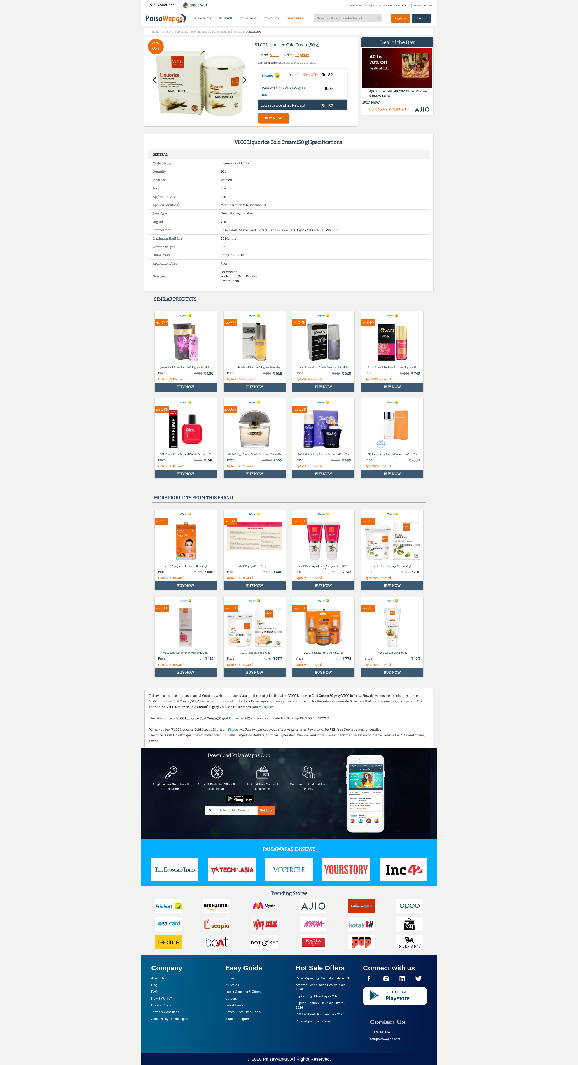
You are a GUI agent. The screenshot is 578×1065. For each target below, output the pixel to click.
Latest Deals (234, 1005)
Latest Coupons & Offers (243, 991)
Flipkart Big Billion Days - (317, 996)
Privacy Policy (161, 1005)
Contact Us (388, 1022)
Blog (154, 985)
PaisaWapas (275, 1059)
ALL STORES (225, 18)
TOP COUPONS (272, 18)
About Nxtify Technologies (169, 1019)
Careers (231, 998)
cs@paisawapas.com (385, 1039)
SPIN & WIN (198, 5)
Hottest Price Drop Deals (243, 1012)
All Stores (232, 985)
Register (400, 18)
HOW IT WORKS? (382, 5)
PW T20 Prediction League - (320, 1014)
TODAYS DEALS (249, 18)
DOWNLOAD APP (422, 5)
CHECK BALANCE (359, 5)
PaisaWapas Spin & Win (313, 1021)
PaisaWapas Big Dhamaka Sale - (323, 978)
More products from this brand (193, 497)
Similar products (175, 299)
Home (229, 978)
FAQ (154, 991)
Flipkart (302, 55)
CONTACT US (402, 5)
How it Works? (161, 998)
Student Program (237, 1019)
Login (421, 18)
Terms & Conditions (165, 1012)
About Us (157, 978)
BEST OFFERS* (295, 18)
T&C (264, 94)
